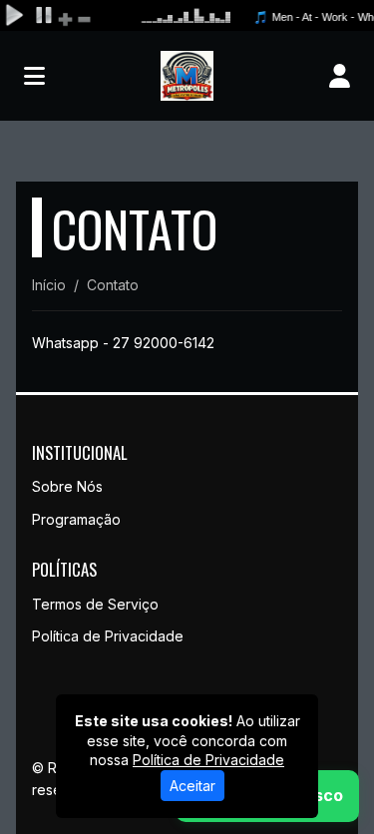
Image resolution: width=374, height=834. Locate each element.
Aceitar (192, 785)
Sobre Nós (67, 486)
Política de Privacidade (108, 635)
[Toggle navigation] (34, 76)
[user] (339, 76)
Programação (76, 519)
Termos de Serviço (95, 604)
